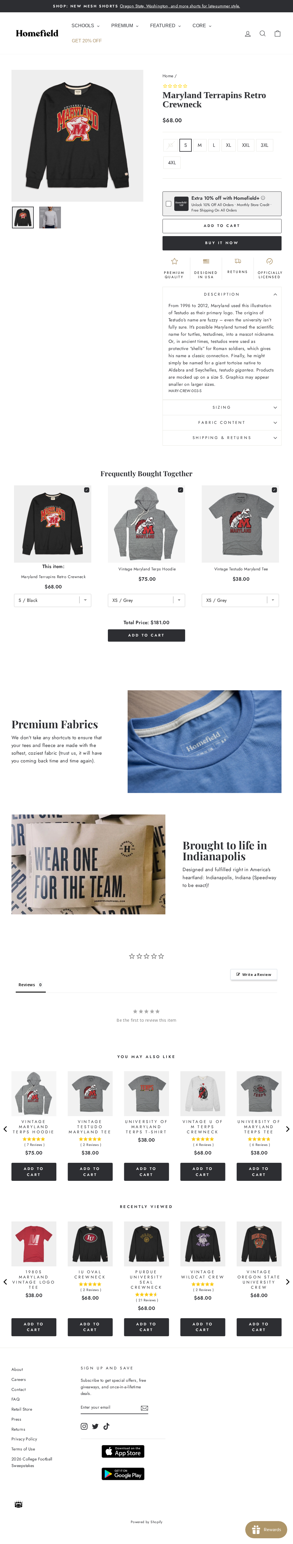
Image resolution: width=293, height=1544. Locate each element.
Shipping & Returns (222, 437)
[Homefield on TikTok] (106, 1426)
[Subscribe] (144, 1407)
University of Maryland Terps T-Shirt (146, 1126)
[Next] (287, 1129)
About (17, 1369)
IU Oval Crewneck (90, 1274)
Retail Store (21, 1409)
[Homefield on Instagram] (84, 1426)
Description (222, 294)
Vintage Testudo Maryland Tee (241, 569)
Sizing (222, 407)
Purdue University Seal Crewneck (146, 1279)
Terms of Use (23, 1449)
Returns (18, 1429)
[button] (263, 197)
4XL (172, 162)
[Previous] (5, 1129)
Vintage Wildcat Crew (203, 1274)
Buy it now (222, 243)
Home (168, 76)
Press (16, 1419)
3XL (264, 145)
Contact (18, 1389)
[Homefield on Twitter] (95, 1426)
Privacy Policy (24, 1439)
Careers (18, 1379)
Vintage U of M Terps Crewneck (203, 1126)
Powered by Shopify (147, 1522)
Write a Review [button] (256, 974)
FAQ (15, 1399)
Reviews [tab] (27, 984)
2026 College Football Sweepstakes (31, 1462)
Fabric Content (222, 422)
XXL (246, 145)
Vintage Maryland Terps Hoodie (147, 569)
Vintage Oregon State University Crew (259, 1279)
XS (170, 145)
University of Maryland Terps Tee (259, 1126)
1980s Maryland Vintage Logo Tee (33, 1279)
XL (228, 145)
